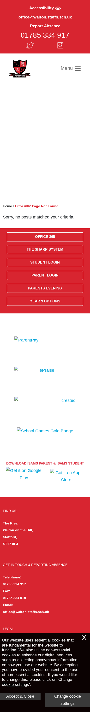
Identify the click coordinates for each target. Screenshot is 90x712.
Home (7, 206)
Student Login (45, 262)
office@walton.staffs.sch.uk (45, 17)
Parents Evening (45, 288)
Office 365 (45, 237)
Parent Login (45, 275)
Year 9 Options (45, 301)
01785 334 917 (45, 35)
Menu (67, 68)
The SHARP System (45, 249)
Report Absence (45, 26)
